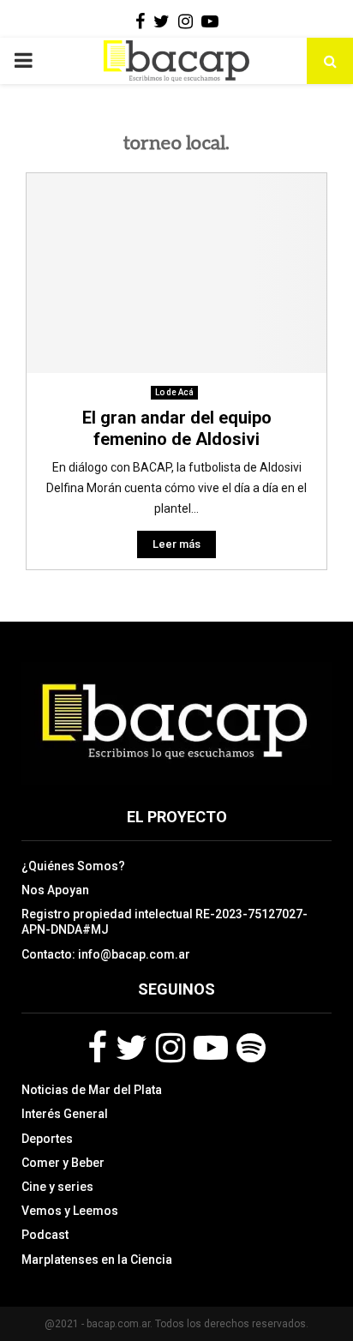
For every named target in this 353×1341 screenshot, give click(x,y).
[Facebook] (97, 1048)
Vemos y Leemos (69, 1211)
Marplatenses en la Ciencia (96, 1259)
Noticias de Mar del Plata (91, 1090)
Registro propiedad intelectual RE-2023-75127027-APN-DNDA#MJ (164, 921)
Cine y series (57, 1187)
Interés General (64, 1114)
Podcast (45, 1235)
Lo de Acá (174, 392)
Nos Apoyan (55, 890)
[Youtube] (211, 1048)
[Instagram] (170, 1048)
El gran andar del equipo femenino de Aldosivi (177, 428)
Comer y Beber (63, 1163)
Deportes (47, 1139)
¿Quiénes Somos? (73, 866)
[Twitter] (131, 1048)
